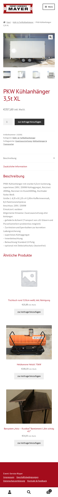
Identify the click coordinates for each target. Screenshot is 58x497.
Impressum (8, 477)
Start (8, 22)
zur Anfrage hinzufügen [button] (29, 311)
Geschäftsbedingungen (27, 477)
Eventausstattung (23, 141)
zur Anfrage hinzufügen (29, 121)
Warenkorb (45, 490)
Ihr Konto (9, 492)
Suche (29, 492)
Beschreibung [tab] (9, 158)
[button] (50, 37)
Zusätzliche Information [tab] (15, 166)
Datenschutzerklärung (14, 480)
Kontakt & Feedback (37, 480)
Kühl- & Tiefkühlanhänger (23, 22)
